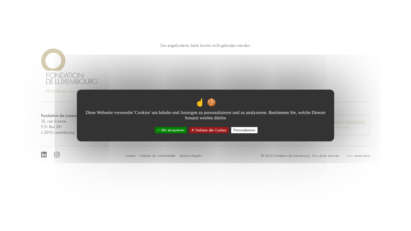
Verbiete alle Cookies (210, 130)
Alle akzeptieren (172, 130)
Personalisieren (244, 130)
